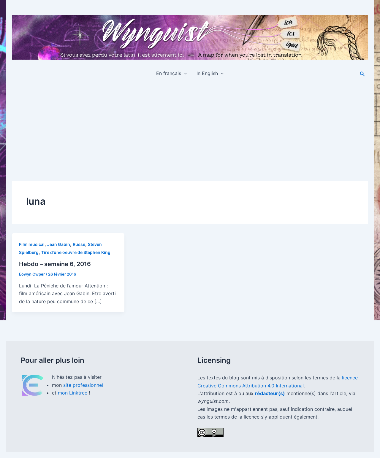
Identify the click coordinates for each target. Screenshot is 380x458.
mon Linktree (73, 393)
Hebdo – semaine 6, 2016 (55, 264)
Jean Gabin (58, 244)
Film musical (32, 244)
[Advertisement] (190, 126)
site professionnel (83, 385)
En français (168, 73)
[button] (184, 73)
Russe (79, 244)
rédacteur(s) (270, 393)
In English (207, 73)
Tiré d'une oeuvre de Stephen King (75, 252)
